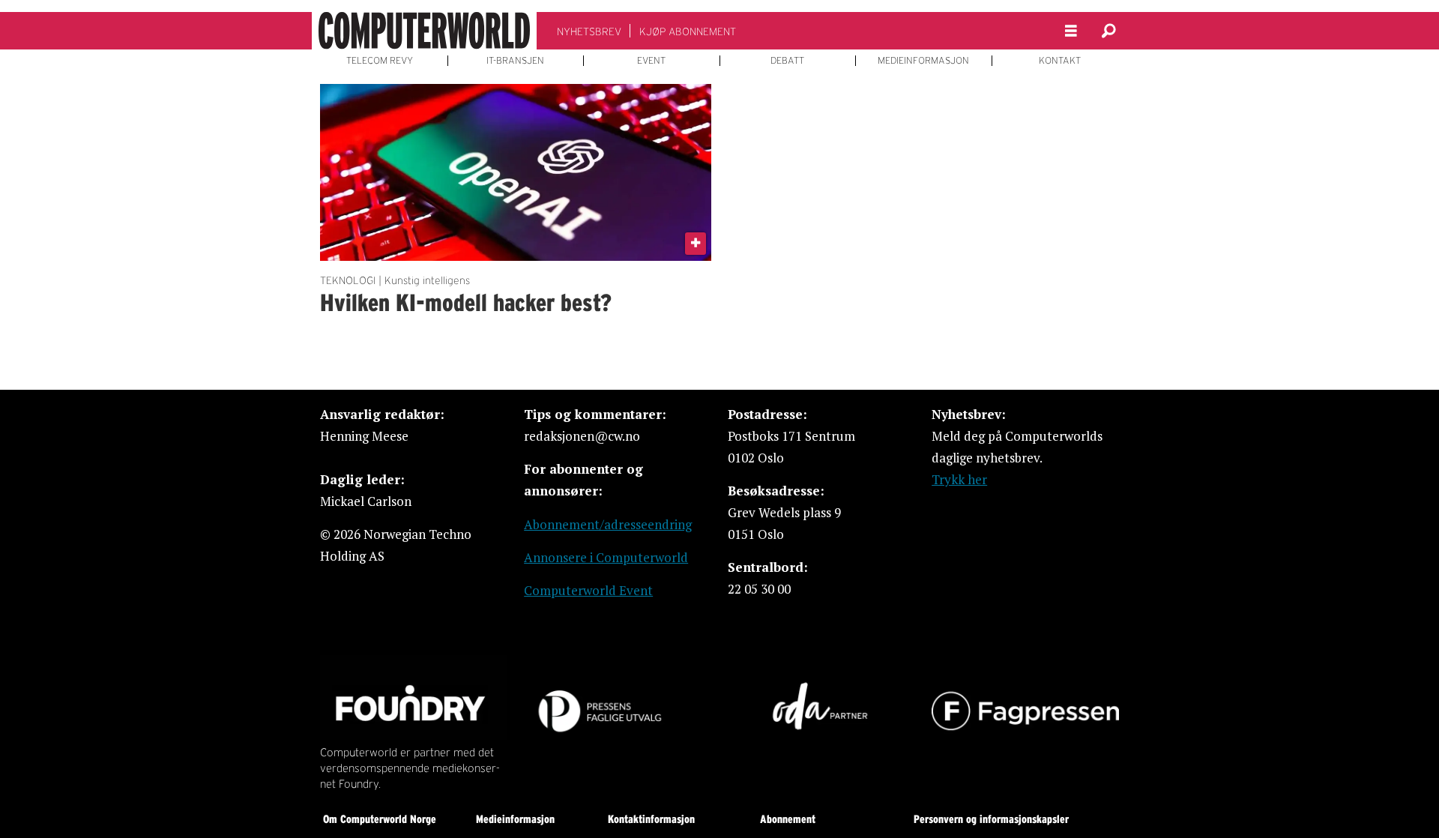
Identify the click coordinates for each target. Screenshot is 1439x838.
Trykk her (959, 479)
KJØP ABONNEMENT (687, 31)
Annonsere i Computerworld (606, 557)
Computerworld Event (588, 590)
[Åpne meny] (1071, 31)
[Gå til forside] (424, 30)
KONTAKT (1060, 60)
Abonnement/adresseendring (608, 524)
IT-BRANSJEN (515, 60)
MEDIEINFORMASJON (923, 60)
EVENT (651, 60)
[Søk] (1108, 30)
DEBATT (787, 60)
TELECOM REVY (379, 60)
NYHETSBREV (589, 31)
